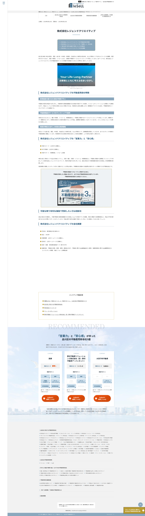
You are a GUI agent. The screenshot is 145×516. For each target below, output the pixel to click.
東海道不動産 (63, 444)
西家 (48, 446)
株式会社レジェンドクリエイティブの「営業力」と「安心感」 (77, 44)
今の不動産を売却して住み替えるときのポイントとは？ (72, 473)
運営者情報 (43, 496)
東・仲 (103, 444)
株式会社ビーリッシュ (86, 433)
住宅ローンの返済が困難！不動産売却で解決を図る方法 (72, 471)
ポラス (54, 455)
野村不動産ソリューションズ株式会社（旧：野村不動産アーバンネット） (64, 314)
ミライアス (42, 446)
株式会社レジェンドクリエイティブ (67, 437)
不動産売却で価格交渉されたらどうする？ (77, 483)
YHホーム (57, 444)
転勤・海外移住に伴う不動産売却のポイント (49, 471)
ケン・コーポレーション (51, 311)
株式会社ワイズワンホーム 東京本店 (76, 435)
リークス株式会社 (76, 433)
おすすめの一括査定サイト (107, 483)
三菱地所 (92, 453)
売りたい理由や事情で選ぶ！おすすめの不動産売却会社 (53, 467)
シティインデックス (85, 444)
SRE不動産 (81, 448)
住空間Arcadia (81, 442)
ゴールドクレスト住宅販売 (45, 455)
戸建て (48, 463)
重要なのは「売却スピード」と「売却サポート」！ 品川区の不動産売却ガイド (98, 1)
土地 (53, 463)
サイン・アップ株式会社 (62, 435)
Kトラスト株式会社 (78, 446)
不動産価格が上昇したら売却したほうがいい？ (95, 471)
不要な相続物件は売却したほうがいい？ (94, 473)
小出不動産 (86, 446)
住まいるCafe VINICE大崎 (73, 444)
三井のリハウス (52, 450)
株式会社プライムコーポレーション (95, 437)
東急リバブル (85, 453)
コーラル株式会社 (96, 433)
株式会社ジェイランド (53, 440)
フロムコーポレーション (65, 433)
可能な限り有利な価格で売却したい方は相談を (73, 46)
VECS (108, 444)
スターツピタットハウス (62, 450)
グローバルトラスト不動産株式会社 (47, 435)
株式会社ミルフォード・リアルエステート (49, 437)
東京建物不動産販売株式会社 (66, 440)
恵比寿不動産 (89, 442)
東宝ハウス (110, 453)
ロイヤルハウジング (64, 453)
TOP (46, 15)
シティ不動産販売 (44, 448)
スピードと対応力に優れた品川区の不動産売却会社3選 (132, 510)
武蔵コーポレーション (95, 444)
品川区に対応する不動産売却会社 (61, 15)
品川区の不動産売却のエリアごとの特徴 (48, 485)
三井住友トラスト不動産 (76, 453)
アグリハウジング (53, 448)
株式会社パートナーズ (50, 308)
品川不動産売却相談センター (70, 442)
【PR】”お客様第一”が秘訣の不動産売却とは (106, 15)
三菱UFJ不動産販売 (105, 448)
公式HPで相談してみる (50, 398)
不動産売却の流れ (78, 485)
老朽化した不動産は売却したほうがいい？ (49, 475)
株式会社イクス (43, 440)
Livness (97, 448)
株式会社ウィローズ (44, 433)
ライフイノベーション (89, 440)
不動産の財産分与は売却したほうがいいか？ (49, 473)
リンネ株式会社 (101, 435)
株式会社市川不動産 (108, 437)
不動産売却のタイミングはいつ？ (65, 485)
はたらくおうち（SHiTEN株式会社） (101, 442)
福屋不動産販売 (43, 450)
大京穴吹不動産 (105, 450)
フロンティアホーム (63, 448)
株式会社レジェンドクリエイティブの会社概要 (73, 48)
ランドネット (69, 446)
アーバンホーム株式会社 (91, 435)
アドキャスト (43, 453)
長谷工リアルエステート (53, 453)
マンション (42, 463)
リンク (60, 442)
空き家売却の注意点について (46, 483)
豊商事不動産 (43, 444)
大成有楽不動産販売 (89, 448)
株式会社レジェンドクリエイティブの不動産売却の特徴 (75, 42)
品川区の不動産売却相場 (76, 15)
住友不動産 (53, 446)
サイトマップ (109, 514)
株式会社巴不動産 (54, 433)
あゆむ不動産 (43, 442)
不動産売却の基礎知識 (91, 15)
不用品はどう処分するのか (94, 483)
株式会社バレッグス (108, 440)
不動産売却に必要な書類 (89, 485)
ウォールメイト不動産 (52, 442)
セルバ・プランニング (78, 440)
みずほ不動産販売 (94, 446)
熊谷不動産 (50, 444)
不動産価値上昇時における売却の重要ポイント (69, 475)
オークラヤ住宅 (61, 446)
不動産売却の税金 (100, 485)
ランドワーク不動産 (104, 446)
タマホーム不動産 (73, 448)
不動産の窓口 (99, 440)
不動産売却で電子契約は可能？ (60, 483)
